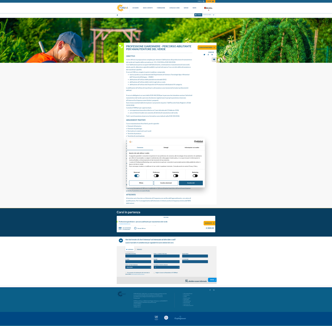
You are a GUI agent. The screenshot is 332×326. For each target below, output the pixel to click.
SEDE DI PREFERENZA (131, 265)
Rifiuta (141, 183)
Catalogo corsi (174, 8)
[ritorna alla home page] (122, 8)
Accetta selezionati (166, 183)
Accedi (209, 1)
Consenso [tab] (140, 147)
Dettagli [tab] (166, 147)
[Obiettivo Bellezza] (207, 8)
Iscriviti (208, 223)
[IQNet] (166, 318)
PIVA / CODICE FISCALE (160, 253)
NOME (155, 259)
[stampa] (214, 59)
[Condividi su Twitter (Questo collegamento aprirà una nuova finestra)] (204, 54)
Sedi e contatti (148, 8)
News (194, 8)
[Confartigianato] (180, 318)
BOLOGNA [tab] (166, 217)
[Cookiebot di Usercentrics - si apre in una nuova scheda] (195, 142)
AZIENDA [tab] (130, 249)
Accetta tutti (191, 183)
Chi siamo (135, 8)
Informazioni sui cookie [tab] (192, 147)
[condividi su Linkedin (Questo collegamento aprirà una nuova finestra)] (212, 54)
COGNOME (185, 259)
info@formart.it (137, 306)
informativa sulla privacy (137, 274)
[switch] (156, 175)
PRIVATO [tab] (139, 249)
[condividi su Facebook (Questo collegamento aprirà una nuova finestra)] (208, 54)
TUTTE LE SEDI (207, 14)
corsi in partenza (205, 47)
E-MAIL (127, 259)
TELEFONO (185, 253)
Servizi (186, 8)
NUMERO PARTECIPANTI (161, 265)
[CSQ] (156, 318)
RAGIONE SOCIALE (130, 253)
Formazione (161, 8)
